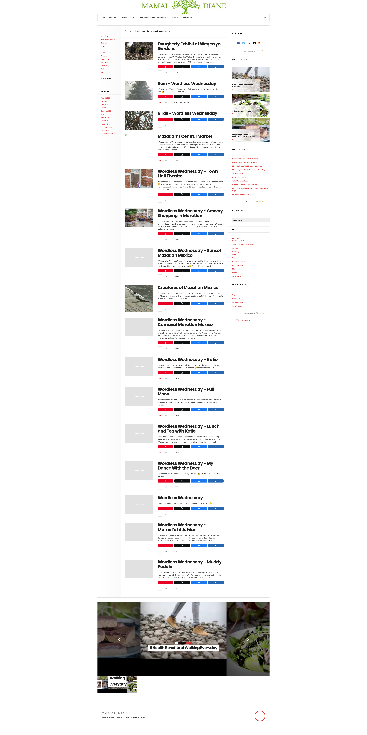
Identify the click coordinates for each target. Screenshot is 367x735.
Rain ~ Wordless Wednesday (187, 84)
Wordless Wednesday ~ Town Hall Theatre (188, 173)
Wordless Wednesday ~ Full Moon (186, 391)
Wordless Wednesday (181, 102)
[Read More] (233, 89)
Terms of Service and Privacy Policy (243, 244)
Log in (234, 295)
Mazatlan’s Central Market (185, 136)
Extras (103, 53)
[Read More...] (160, 73)
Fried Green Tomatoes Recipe (242, 177)
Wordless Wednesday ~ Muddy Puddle (189, 564)
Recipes (175, 18)
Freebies (104, 56)
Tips (102, 72)
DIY (102, 49)
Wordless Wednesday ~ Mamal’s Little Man (182, 527)
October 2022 (106, 111)
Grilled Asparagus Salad (241, 111)
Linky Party (105, 66)
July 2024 (104, 101)
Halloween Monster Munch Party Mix (244, 184)
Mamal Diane (118, 7)
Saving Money (186, 18)
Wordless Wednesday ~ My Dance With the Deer (185, 465)
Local (176, 72)
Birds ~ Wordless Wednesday (187, 113)
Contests (104, 43)
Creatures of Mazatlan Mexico (188, 288)
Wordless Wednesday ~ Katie (188, 360)
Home (103, 18)
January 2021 (105, 124)
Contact (123, 18)
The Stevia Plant (237, 173)
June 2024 (104, 104)
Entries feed (236, 298)
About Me (112, 18)
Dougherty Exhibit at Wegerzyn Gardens (189, 46)
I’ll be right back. (237, 265)
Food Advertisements (248, 51)
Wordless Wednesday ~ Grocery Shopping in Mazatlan (190, 213)
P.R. (102, 85)
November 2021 (106, 114)
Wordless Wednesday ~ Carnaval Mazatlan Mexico (185, 322)
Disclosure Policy (238, 240)
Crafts (133, 18)
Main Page (104, 36)
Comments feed (237, 302)
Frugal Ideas (105, 59)
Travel (176, 160)
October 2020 (106, 130)
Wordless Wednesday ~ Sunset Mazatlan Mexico (189, 253)
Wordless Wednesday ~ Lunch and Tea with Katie (188, 428)
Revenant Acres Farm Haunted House (244, 162)
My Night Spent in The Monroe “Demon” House (247, 166)
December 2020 (106, 127)
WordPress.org (237, 306)
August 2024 (105, 98)
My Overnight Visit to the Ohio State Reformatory (248, 170)
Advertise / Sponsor (108, 40)
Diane (168, 72)
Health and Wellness (160, 18)
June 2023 (104, 108)
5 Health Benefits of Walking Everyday (242, 85)
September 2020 (107, 134)
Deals (103, 46)
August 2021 (105, 117)
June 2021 (104, 121)
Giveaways (144, 18)
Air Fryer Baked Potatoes (240, 194)
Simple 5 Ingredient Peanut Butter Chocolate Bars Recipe (243, 136)
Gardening (104, 62)
